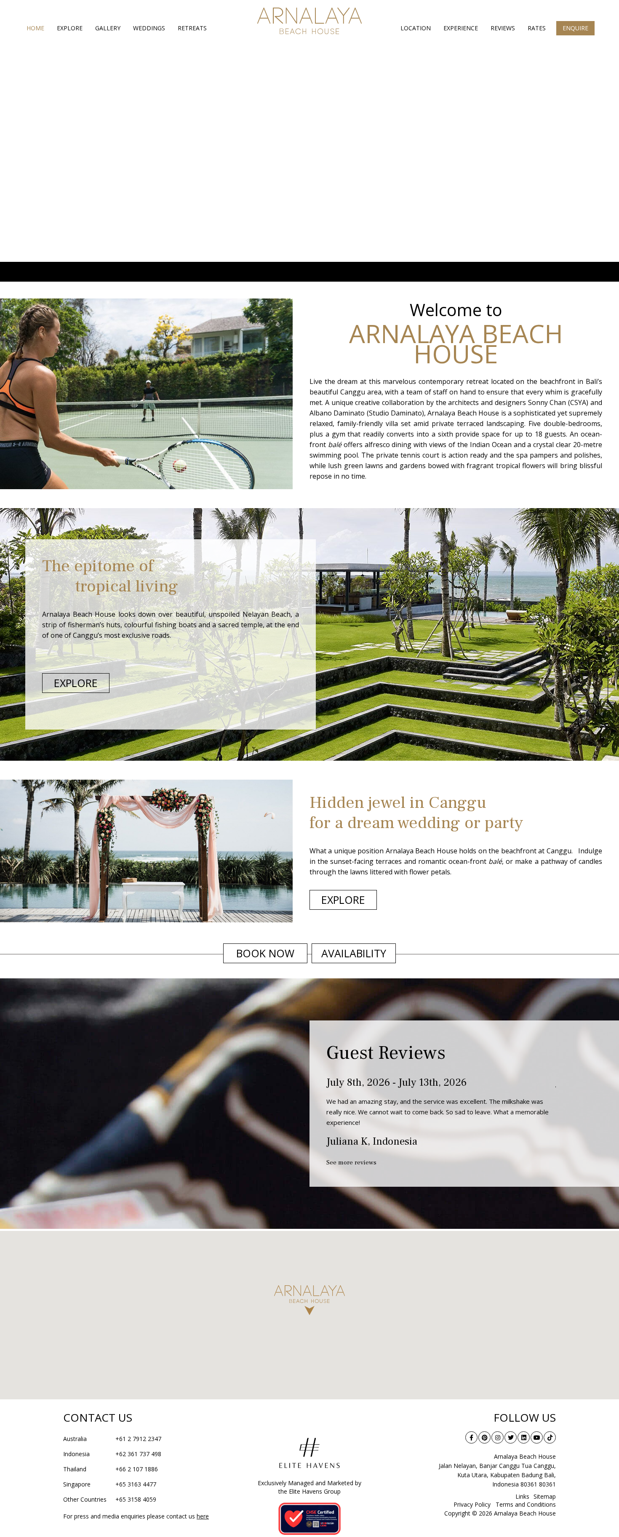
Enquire (575, 28)
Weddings (149, 28)
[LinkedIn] (524, 1437)
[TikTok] (550, 1437)
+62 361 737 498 (112, 1454)
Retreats (192, 28)
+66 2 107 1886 (110, 1469)
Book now (265, 953)
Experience (460, 28)
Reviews (503, 28)
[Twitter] (510, 1437)
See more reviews (351, 1162)
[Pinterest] (484, 1437)
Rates (537, 28)
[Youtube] (537, 1437)
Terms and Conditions (526, 1504)
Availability (353, 953)
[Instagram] (497, 1437)
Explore (70, 28)
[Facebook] (471, 1437)
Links (522, 1496)
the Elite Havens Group (309, 1491)
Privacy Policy (472, 1504)
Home (35, 28)
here (203, 1516)
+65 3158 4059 (109, 1499)
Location (415, 28)
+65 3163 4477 (109, 1484)
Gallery (107, 28)
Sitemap (545, 1496)
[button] (309, 1300)
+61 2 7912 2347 (112, 1439)
